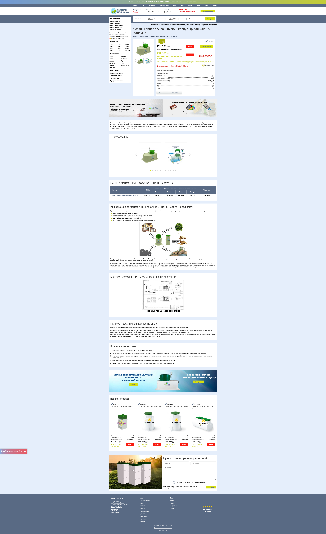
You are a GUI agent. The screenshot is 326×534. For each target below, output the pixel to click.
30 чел (127, 46)
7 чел (118, 46)
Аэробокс (112, 63)
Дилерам (143, 513)
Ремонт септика (114, 78)
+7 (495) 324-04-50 (152, 12)
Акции (182, 5)
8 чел (118, 48)
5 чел (111, 50)
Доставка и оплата (164, 5)
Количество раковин (172, 18)
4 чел (111, 48)
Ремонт (198, 5)
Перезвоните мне (208, 11)
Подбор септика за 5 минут (13, 451)
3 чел (111, 46)
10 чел (119, 50)
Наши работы (144, 516)
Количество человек (151, 18)
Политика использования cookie (163, 528)
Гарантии (143, 508)
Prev (135, 60)
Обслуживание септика (116, 73)
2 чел (111, 44)
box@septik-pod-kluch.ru (168, 12)
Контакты (215, 5)
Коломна (135, 12)
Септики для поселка (116, 27)
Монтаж (190, 5)
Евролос (123, 56)
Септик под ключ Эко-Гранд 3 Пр (122, 406)
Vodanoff (112, 65)
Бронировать (198, 382)
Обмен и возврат (145, 511)
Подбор (206, 5)
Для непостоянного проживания (119, 36)
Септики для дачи (115, 21)
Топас (111, 56)
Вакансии (143, 521)
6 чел (118, 44)
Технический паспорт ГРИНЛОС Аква (170, 92)
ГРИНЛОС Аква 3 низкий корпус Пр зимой (163, 36)
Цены (174, 5)
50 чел (127, 48)
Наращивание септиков (116, 81)
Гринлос (112, 61)
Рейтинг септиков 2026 (117, 38)
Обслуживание (152, 5)
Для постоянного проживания (118, 34)
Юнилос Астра (125, 65)
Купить (190, 46)
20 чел (127, 44)
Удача (122, 63)
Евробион (123, 61)
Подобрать (210, 19)
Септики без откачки (115, 29)
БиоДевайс (124, 58)
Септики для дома (115, 23)
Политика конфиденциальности (163, 525)
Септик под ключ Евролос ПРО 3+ (176, 406)
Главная (135, 5)
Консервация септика (116, 75)
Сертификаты (144, 519)
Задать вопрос (206, 46)
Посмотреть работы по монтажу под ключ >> (205, 55)
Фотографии (144, 36)
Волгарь (112, 58)
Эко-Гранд (112, 67)
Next (151, 60)
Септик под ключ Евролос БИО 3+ (149, 406)
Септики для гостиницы (116, 25)
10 (173, 170)
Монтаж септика (114, 70)
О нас (142, 498)
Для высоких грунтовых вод (117, 32)
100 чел (127, 50)
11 (175, 170)
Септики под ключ (115, 18)
